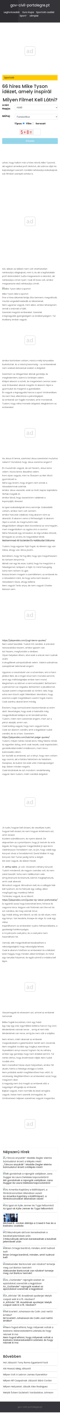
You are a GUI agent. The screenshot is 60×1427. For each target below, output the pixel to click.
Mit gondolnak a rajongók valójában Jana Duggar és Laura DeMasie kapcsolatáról (28, 1182)
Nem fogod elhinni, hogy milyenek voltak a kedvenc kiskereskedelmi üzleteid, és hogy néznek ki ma (28, 1340)
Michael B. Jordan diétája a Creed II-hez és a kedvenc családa (29, 1224)
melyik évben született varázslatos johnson (28, 1392)
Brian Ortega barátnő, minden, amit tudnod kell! (28, 1256)
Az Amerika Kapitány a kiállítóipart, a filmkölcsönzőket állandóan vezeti (25, 1198)
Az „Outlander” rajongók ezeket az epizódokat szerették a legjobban (23, 1288)
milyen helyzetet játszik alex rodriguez (25, 1386)
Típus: (18, 123)
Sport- (23, 15)
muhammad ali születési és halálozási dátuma (28, 540)
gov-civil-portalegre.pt (30, 5)
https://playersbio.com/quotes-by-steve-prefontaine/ (30, 899)
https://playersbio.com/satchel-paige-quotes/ (26, 737)
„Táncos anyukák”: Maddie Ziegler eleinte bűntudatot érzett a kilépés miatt (27, 1166)
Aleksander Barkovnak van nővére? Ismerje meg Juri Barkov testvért (28, 1272)
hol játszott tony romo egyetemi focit (25, 1362)
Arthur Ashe (11, 866)
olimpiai (34, 15)
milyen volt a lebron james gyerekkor (25, 1374)
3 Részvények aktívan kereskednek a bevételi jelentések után (29, 1240)
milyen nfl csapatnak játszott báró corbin (27, 1380)
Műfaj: (6, 116)
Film (28, 123)
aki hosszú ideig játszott (17, 1368)
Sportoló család (45, 12)
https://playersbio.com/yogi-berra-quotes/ (24, 640)
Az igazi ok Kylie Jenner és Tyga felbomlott (28, 1208)
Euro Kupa (28, 12)
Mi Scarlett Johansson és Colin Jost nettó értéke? (28, 1319)
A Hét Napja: (6, 106)
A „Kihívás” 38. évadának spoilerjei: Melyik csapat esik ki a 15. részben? (27, 1304)
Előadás (30, 141)
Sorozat (40, 123)
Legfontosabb (12, 12)
